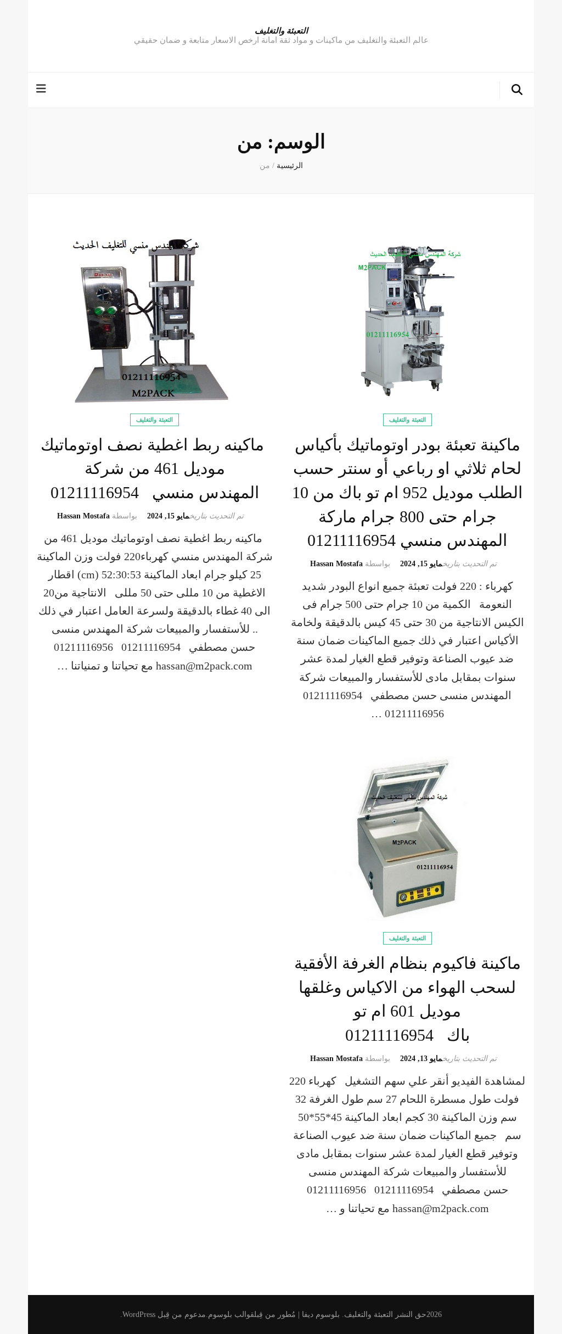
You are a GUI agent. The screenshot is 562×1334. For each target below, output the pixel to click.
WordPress (138, 1314)
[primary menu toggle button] (42, 89)
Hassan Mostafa (336, 564)
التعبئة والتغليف (281, 30)
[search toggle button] (517, 90)
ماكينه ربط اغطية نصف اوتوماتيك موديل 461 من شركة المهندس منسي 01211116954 (154, 468)
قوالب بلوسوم (231, 1314)
